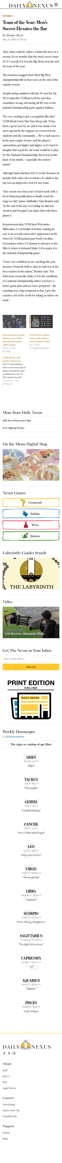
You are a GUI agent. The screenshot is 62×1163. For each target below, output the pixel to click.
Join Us (6, 1076)
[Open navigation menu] (56, 4)
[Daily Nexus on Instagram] (14, 1053)
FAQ (5, 1082)
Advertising (9, 1104)
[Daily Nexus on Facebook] (4, 1053)
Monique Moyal (14, 35)
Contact (8, 1097)
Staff (5, 1070)
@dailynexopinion (15, 736)
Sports (8, 16)
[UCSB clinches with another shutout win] (16, 370)
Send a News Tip (11, 1110)
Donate (6, 1132)
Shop (5, 1138)
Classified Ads (10, 1116)
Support (8, 1125)
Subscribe (31, 666)
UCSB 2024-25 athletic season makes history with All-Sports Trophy (39, 338)
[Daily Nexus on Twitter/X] (9, 1053)
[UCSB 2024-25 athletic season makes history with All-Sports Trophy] (41, 321)
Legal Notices (9, 1088)
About (7, 1063)
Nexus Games (14, 492)
